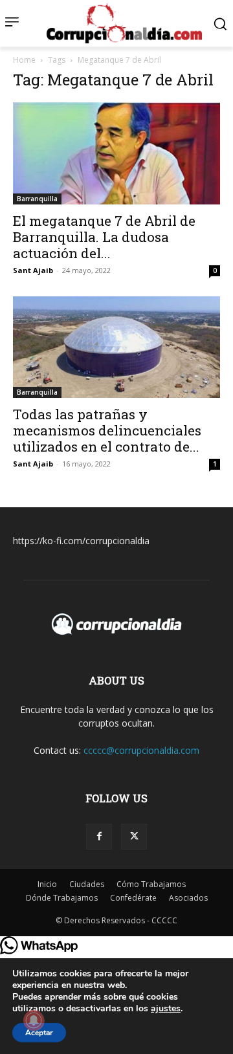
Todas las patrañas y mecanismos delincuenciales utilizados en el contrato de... (107, 430)
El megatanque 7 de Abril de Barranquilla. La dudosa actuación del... (104, 237)
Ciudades (86, 884)
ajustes (166, 1009)
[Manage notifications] (33, 1020)
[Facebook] (99, 837)
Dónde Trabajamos (62, 897)
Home (24, 59)
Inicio (47, 884)
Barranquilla (37, 198)
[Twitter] (134, 837)
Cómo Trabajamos (151, 884)
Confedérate (133, 897)
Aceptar (39, 1032)
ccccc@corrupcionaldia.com (141, 750)
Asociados (188, 897)
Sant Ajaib (33, 270)
